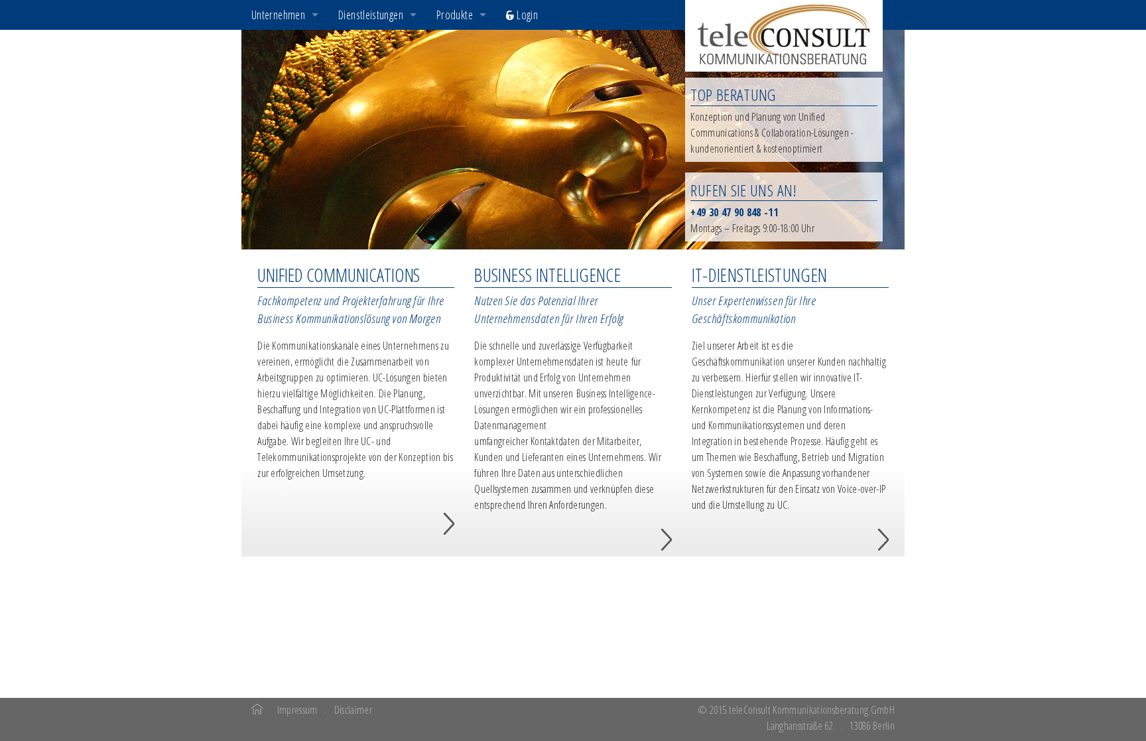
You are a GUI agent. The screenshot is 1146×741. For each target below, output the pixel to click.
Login (526, 15)
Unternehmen (278, 15)
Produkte (454, 15)
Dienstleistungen (370, 15)
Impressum (297, 710)
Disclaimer (353, 710)
